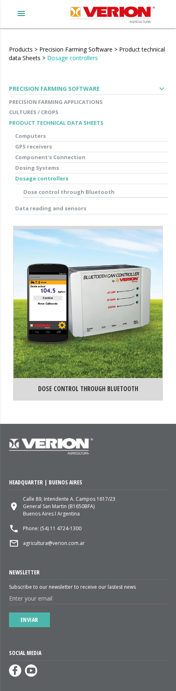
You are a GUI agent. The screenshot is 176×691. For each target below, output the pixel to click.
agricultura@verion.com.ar (54, 543)
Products (21, 49)
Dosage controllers (72, 58)
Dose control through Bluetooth (69, 192)
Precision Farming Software (76, 49)
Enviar (29, 619)
